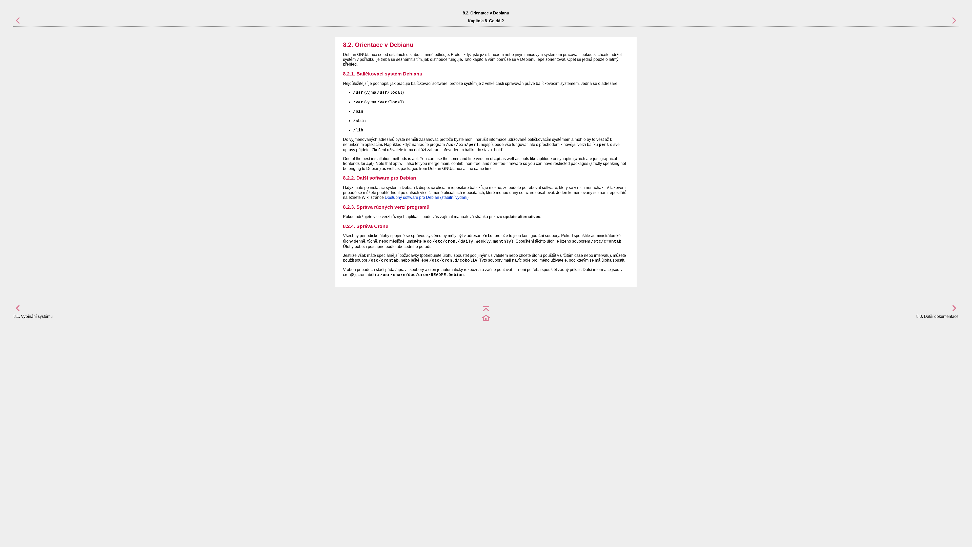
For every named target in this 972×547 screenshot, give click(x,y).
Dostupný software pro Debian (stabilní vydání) (427, 197)
